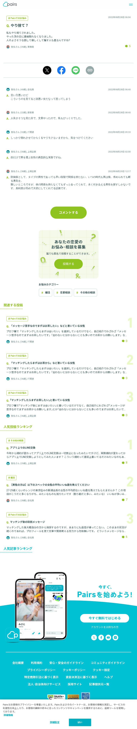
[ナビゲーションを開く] (130, 4)
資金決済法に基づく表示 (81, 677)
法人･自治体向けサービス (44, 684)
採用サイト (75, 684)
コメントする (68, 212)
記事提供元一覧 (99, 684)
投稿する (68, 264)
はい (80, 722)
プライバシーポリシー (41, 670)
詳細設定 (54, 722)
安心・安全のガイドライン (66, 663)
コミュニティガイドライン (108, 663)
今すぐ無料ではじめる (105, 618)
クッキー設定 (101, 670)
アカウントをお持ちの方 (104, 627)
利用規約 (36, 663)
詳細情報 (8, 715)
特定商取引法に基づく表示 (41, 677)
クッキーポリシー (74, 670)
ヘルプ (108, 677)
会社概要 (18, 663)
